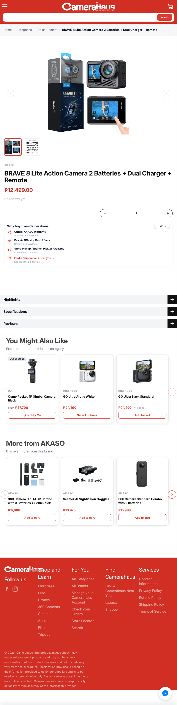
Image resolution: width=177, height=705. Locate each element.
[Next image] (166, 93)
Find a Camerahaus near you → (34, 258)
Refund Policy (150, 597)
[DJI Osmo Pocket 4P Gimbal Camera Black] (32, 371)
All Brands (80, 586)
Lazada (111, 602)
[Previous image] (10, 93)
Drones (44, 600)
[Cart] (170, 6)
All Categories (83, 579)
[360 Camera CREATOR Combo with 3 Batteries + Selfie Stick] (32, 473)
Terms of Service (152, 611)
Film (41, 627)
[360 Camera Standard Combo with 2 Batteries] (142, 473)
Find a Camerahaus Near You (119, 591)
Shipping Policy (151, 604)
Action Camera (46, 30)
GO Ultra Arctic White (79, 396)
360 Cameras (49, 607)
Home (7, 30)
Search (77, 628)
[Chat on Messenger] (165, 693)
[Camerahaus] (88, 6)
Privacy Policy (150, 590)
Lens (42, 593)
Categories (24, 30)
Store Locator (83, 621)
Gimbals (44, 614)
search (164, 17)
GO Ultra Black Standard (136, 396)
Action (43, 620)
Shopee (111, 609)
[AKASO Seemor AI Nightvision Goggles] (87, 473)
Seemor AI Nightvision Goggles (86, 499)
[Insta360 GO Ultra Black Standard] (142, 371)
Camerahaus (24, 652)
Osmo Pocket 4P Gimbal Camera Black (31, 398)
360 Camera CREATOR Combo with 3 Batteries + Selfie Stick (30, 501)
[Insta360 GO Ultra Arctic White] (87, 371)
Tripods (44, 634)
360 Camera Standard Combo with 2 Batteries (140, 501)
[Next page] (172, 392)
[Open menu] (30, 6)
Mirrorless (46, 586)
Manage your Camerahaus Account (82, 597)
